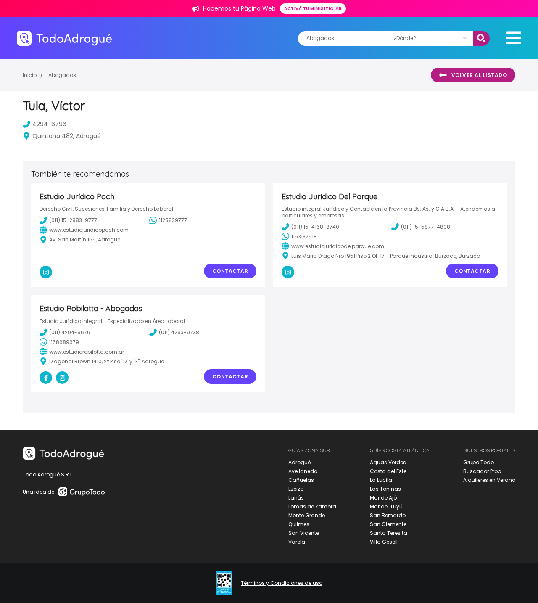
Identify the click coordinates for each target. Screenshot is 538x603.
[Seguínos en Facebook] (46, 377)
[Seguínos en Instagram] (46, 272)
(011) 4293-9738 (179, 332)
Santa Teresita (388, 533)
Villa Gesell (384, 541)
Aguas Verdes (388, 462)
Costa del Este (388, 471)
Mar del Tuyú (386, 506)
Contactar (230, 271)
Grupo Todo (478, 462)
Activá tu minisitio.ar (313, 8)
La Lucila (381, 480)
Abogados (62, 75)
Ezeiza (296, 488)
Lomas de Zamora (312, 506)
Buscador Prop (482, 471)
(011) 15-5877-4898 (425, 226)
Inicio (30, 75)
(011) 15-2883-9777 (73, 220)
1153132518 (304, 236)
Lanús (296, 497)
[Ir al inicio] (64, 38)
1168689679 (64, 342)
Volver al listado (479, 75)
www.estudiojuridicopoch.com (89, 229)
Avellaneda (303, 471)
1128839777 (173, 220)
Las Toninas (385, 488)
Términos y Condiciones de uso (281, 583)
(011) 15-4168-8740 (315, 226)
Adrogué (299, 462)
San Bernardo (388, 515)
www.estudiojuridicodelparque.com (337, 246)
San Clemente (388, 524)
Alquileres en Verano (489, 480)
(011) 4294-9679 (69, 332)
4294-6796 (49, 124)
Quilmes (298, 524)
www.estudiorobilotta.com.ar (86, 351)
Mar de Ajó (383, 497)
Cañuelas (301, 480)
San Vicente (303, 533)
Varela (296, 541)
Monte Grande (306, 515)
